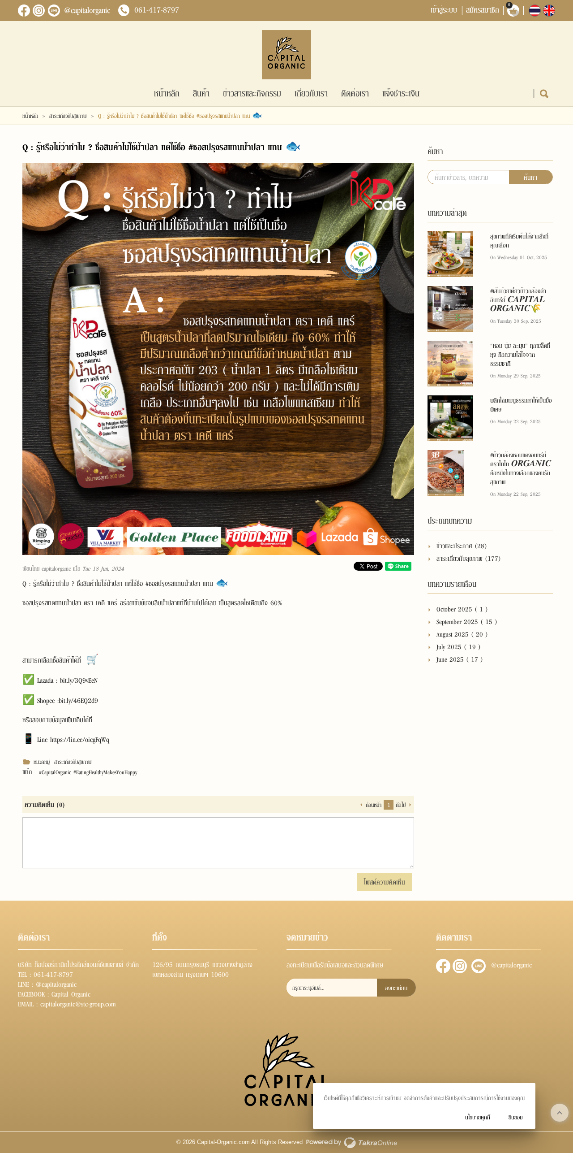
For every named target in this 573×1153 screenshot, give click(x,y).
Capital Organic (70, 993)
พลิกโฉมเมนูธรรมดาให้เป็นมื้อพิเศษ (521, 404)
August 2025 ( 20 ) (462, 633)
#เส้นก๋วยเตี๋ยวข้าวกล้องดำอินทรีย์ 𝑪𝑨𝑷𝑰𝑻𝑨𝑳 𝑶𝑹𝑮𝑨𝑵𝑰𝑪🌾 (518, 299)
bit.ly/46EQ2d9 (78, 700)
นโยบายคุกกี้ (477, 1117)
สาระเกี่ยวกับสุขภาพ (68, 116)
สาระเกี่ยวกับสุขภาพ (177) (468, 558)
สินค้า (201, 93)
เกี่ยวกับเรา (311, 93)
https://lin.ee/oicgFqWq (79, 739)
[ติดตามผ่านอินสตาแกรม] (39, 10)
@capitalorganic (87, 9)
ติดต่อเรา (355, 93)
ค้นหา (530, 177)
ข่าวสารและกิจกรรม (252, 93)
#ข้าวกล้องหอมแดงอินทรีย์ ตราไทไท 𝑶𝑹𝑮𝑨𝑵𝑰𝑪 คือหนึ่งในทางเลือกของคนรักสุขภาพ (520, 468)
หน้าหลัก (167, 93)
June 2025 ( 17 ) (459, 658)
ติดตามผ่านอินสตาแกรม (460, 966)
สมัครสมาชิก (482, 9)
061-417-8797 (156, 9)
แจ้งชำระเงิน (400, 93)
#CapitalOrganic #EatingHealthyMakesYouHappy (88, 772)
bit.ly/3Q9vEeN (79, 680)
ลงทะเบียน (396, 987)
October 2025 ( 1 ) (462, 608)
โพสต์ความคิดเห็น (384, 881)
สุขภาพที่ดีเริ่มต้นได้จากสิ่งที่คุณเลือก (519, 240)
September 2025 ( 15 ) (466, 621)
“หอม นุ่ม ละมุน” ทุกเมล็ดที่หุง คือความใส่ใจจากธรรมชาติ (520, 354)
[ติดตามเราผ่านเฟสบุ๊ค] (24, 10)
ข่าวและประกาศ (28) (461, 545)
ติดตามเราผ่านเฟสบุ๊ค (443, 966)
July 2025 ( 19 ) (458, 646)
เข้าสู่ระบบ (444, 9)
